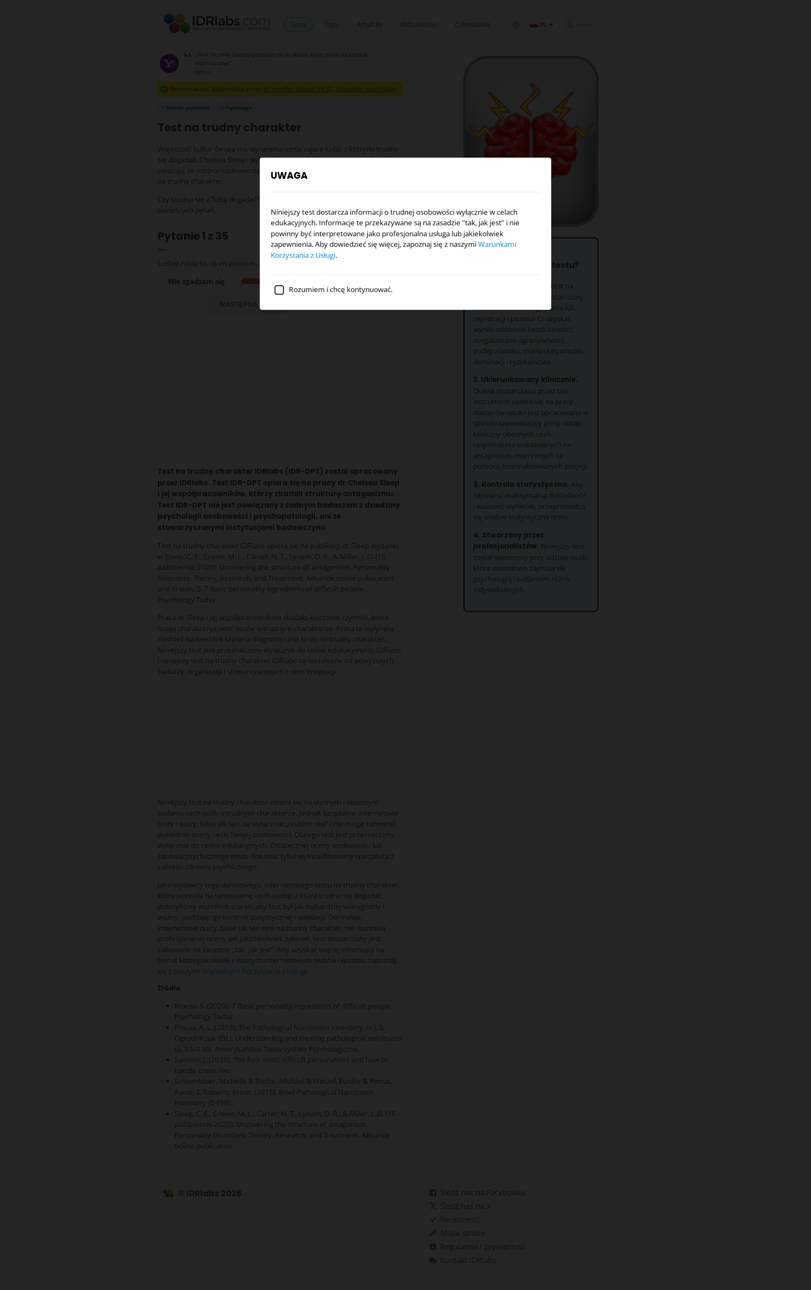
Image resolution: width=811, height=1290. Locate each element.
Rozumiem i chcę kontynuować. (339, 289)
